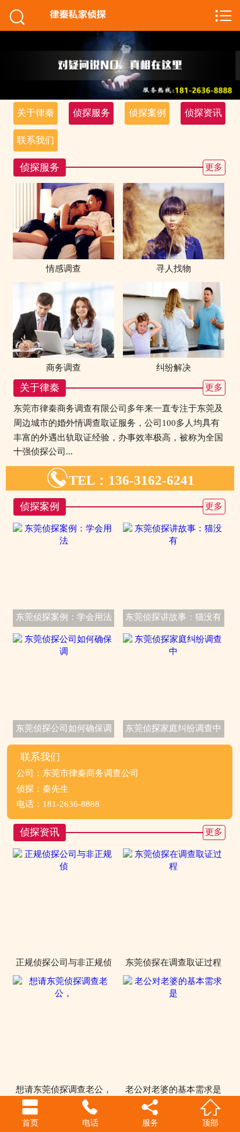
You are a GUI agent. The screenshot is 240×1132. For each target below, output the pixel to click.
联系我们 (35, 140)
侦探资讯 (203, 113)
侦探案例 (147, 113)
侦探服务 (91, 113)
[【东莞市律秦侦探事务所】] (124, 14)
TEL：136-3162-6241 (120, 480)
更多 (214, 167)
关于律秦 (35, 113)
